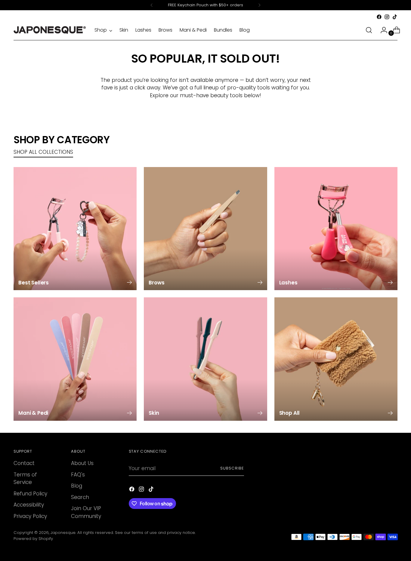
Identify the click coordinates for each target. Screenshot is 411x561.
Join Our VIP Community (86, 512)
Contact (24, 463)
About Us (82, 463)
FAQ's (78, 474)
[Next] (259, 5)
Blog (76, 485)
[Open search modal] (369, 30)
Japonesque (63, 532)
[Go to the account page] (381, 30)
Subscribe (232, 468)
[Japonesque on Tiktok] (394, 17)
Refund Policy (30, 493)
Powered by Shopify (33, 538)
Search (80, 497)
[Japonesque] (50, 30)
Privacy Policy (30, 516)
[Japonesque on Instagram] (387, 17)
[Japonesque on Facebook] (379, 17)
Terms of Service (25, 478)
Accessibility (29, 504)
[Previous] (151, 5)
